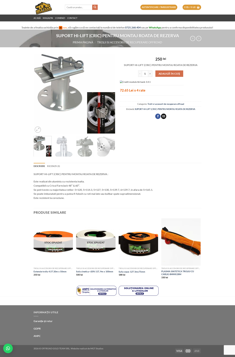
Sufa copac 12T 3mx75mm (132, 271)
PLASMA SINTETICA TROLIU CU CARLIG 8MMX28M (177, 273)
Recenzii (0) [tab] (53, 166)
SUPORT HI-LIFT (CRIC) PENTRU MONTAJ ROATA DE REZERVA (165, 109)
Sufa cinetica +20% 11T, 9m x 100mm (94, 271)
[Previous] (39, 94)
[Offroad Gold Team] (47, 7)
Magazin (48, 18)
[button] (8, 348)
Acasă (37, 18)
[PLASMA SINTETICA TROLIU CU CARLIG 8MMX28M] (181, 242)
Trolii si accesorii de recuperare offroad (129, 42)
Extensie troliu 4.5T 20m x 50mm (50, 271)
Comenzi (60, 18)
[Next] (109, 94)
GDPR (37, 328)
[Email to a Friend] (163, 116)
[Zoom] (38, 130)
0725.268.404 (133, 27)
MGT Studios (96, 348)
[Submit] (95, 7)
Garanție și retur (43, 320)
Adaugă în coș (169, 73)
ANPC (37, 335)
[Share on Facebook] (158, 116)
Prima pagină (83, 42)
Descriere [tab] (39, 166)
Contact (72, 18)
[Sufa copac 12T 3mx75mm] (138, 242)
